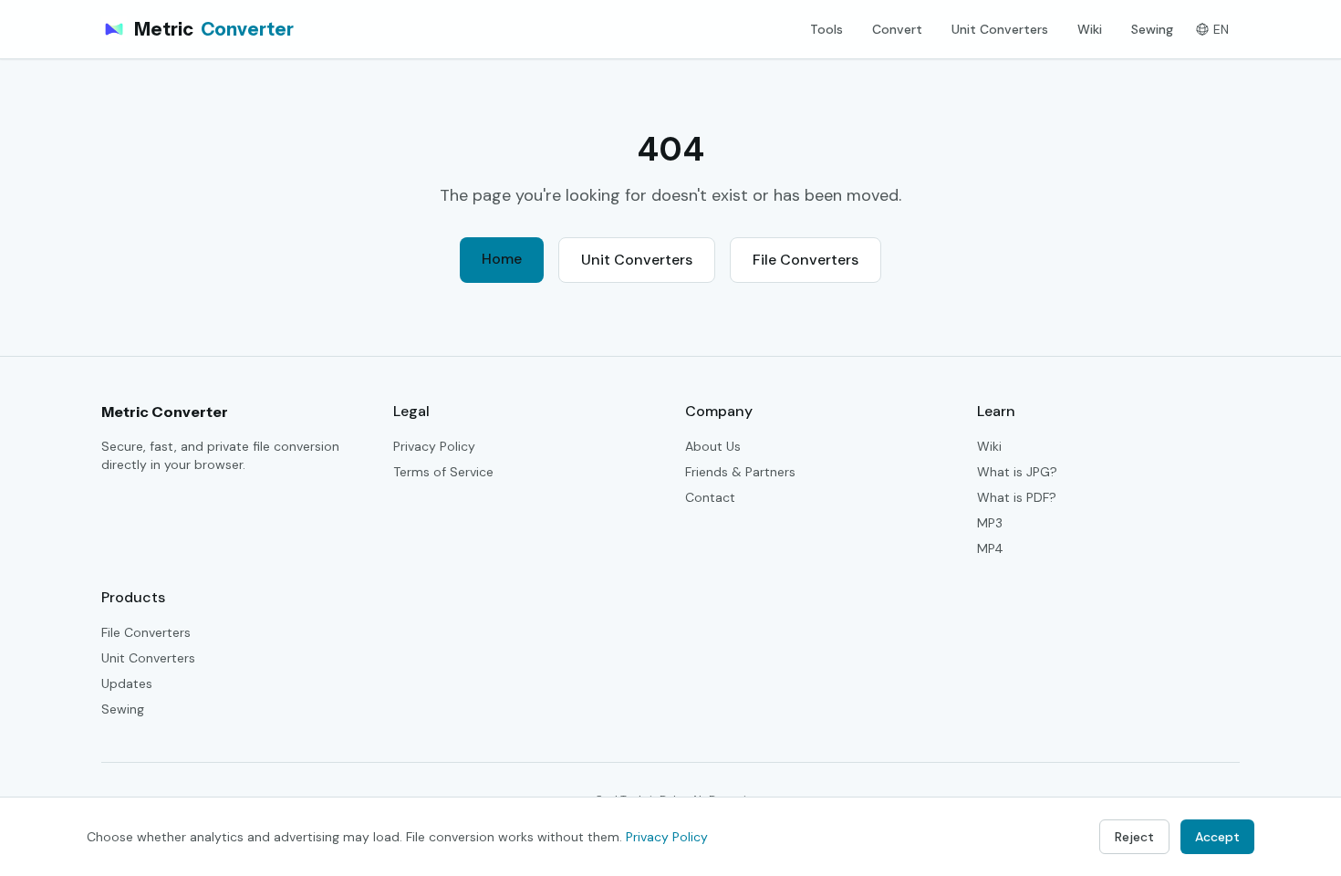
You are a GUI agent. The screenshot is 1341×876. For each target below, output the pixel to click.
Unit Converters (999, 29)
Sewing (1152, 29)
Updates (126, 683)
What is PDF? (1016, 497)
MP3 (990, 523)
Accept (1217, 837)
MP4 (990, 548)
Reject (1134, 837)
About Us (713, 446)
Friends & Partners (740, 472)
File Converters (805, 259)
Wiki (1089, 29)
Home (502, 258)
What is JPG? (1017, 472)
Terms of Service (443, 472)
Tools (826, 29)
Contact (710, 497)
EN (1221, 29)
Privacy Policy (434, 446)
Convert (897, 29)
